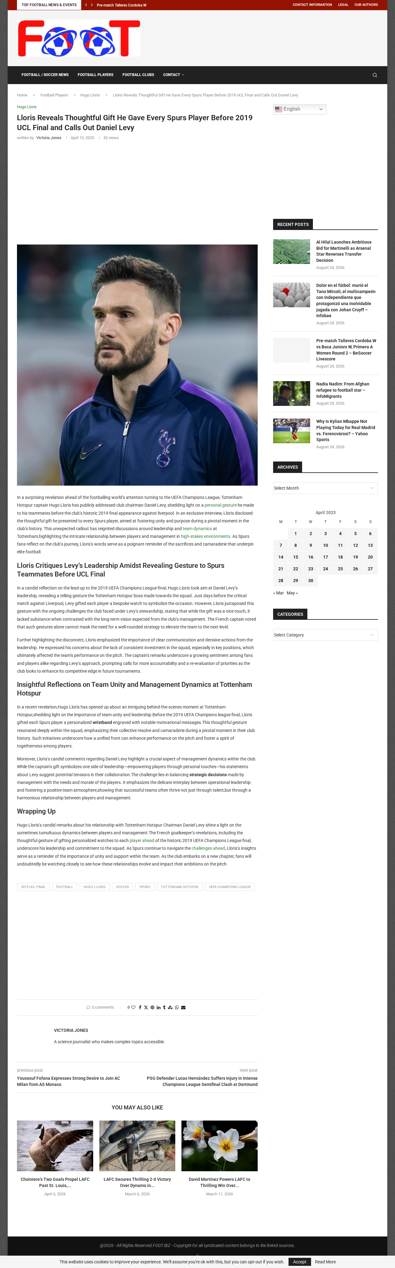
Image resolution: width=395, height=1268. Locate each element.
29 (295, 580)
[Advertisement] (265, 37)
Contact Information (312, 5)
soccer (122, 887)
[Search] (375, 75)
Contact (171, 75)
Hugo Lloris (90, 95)
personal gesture (221, 505)
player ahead (142, 840)
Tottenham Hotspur (179, 887)
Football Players (95, 75)
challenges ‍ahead (208, 848)
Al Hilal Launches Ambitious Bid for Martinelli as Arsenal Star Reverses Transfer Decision (344, 251)
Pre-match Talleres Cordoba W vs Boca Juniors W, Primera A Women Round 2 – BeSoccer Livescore (346, 349)
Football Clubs (138, 75)
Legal (343, 5)
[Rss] (366, 75)
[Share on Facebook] (140, 1007)
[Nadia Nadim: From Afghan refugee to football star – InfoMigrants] (291, 393)
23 (310, 568)
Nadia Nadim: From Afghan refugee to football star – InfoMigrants (342, 389)
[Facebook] (360, 75)
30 (310, 580)
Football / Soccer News (45, 75)
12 (355, 545)
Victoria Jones (71, 1030)
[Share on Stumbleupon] (170, 1007)
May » (292, 592)
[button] (86, 5)
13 (370, 545)
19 (355, 557)
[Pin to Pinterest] (152, 1007)
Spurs (144, 887)
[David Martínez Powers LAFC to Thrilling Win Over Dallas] (219, 1146)
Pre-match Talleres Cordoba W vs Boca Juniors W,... (139, 5)
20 (370, 557)
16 (310, 557)
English (291, 109)
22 (295, 568)
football (64, 887)
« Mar (278, 592)
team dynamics (197, 528)
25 (340, 568)
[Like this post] (133, 1007)
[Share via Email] (183, 1007)
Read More (325, 1262)
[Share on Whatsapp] (177, 1007)
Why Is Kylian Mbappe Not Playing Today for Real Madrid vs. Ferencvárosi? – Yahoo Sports (345, 430)
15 (295, 557)
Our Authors (366, 5)
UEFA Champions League (230, 887)
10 (325, 545)
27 (370, 568)
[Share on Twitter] (146, 1007)
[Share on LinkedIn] (158, 1007)
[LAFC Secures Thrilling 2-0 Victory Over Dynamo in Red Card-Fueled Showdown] (137, 1146)
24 (325, 568)
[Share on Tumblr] (164, 1007)
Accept (299, 1261)
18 (340, 557)
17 (325, 557)
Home (22, 95)
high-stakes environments (205, 536)
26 (355, 568)
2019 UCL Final (33, 887)
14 (280, 557)
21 (280, 568)
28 (280, 580)
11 (340, 545)
